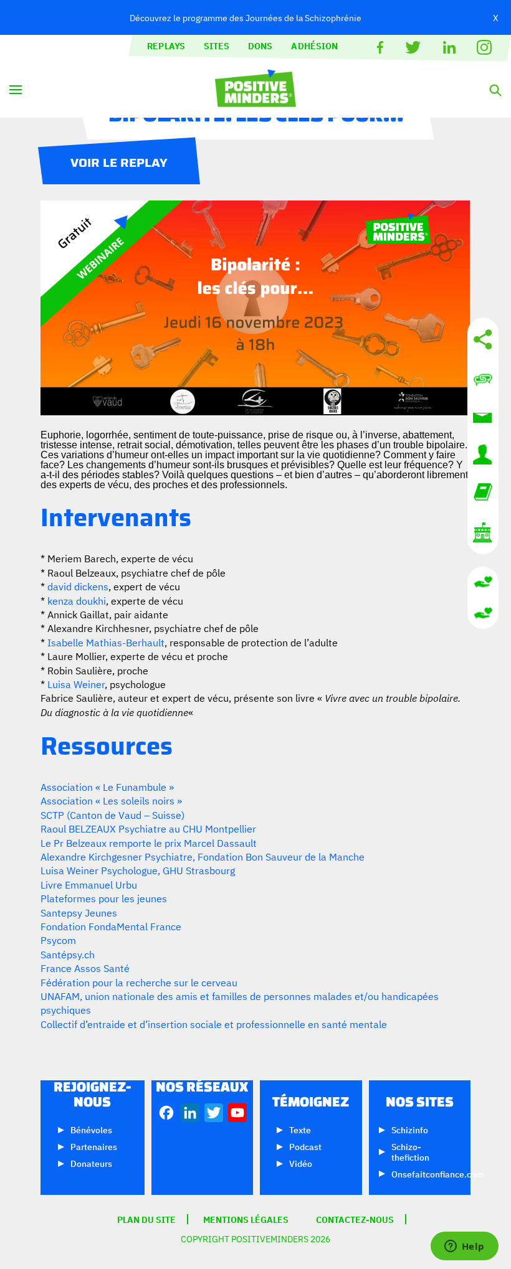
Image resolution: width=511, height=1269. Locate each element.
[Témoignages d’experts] (483, 454)
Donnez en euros (483, 582)
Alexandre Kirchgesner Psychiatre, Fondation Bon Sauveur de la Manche (203, 856)
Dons (260, 45)
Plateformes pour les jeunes (104, 898)
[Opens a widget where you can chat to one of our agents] (464, 1247)
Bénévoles (91, 1129)
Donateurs (91, 1163)
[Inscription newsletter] (483, 417)
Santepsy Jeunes (79, 912)
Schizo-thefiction (410, 1151)
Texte (300, 1129)
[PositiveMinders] (255, 102)
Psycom (58, 939)
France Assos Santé (85, 967)
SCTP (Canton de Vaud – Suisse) (112, 814)
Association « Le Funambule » (107, 786)
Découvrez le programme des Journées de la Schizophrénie (245, 17)
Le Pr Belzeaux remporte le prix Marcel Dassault (149, 842)
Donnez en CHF (483, 613)
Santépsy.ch (68, 954)
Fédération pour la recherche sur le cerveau (139, 982)
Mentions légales (246, 1219)
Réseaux (483, 339)
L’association (483, 532)
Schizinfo (409, 1129)
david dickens (77, 586)
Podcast (305, 1146)
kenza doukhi (76, 600)
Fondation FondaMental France (111, 926)
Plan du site (146, 1219)
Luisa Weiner (76, 684)
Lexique (483, 492)
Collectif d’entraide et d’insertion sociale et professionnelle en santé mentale (214, 1024)
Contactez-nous (483, 380)
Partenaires (93, 1146)
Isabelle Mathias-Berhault (106, 642)
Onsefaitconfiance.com (437, 1173)
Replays (166, 45)
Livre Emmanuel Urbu (89, 884)
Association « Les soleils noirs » (111, 800)
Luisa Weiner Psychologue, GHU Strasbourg (138, 870)
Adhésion (314, 45)
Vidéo (300, 1163)
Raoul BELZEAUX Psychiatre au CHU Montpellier (148, 828)
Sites (216, 45)
